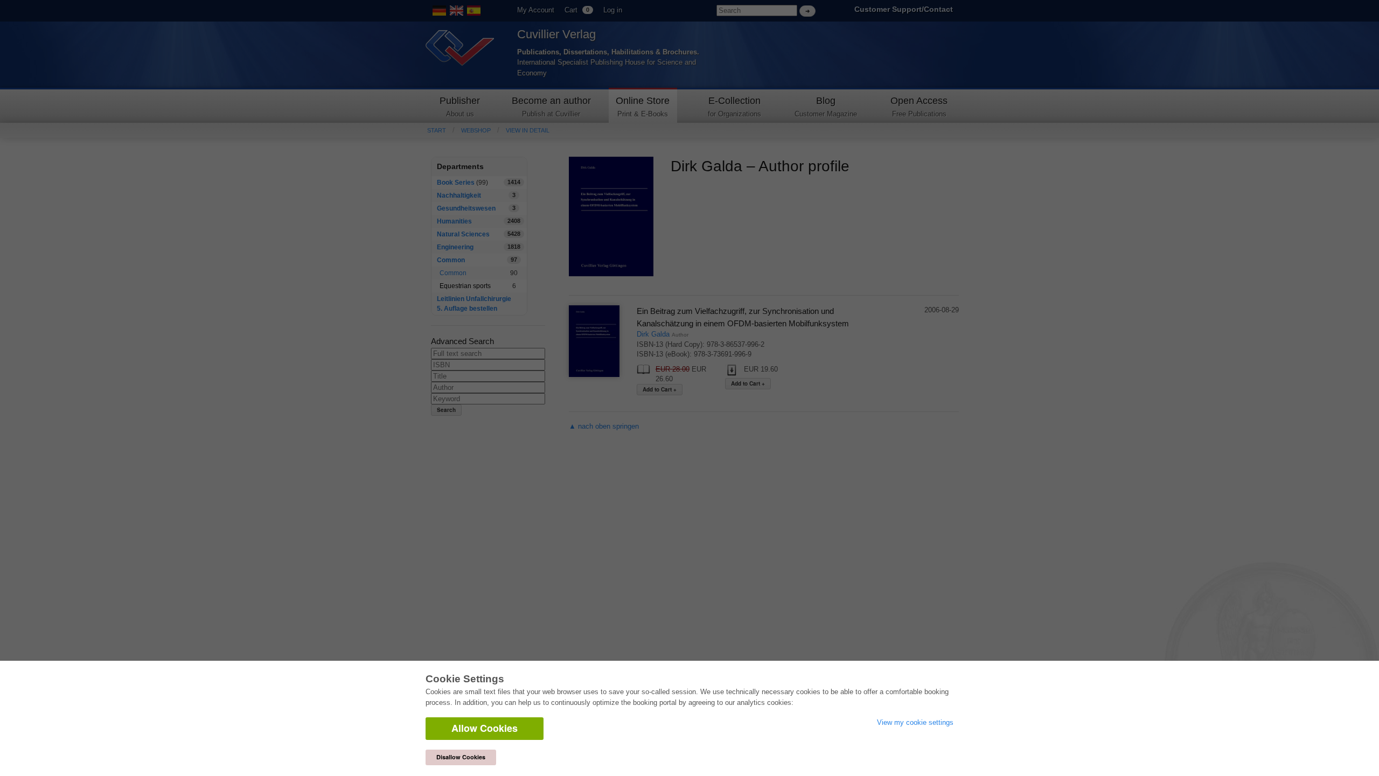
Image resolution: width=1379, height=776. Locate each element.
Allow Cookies (484, 728)
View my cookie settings (915, 722)
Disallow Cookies (460, 757)
